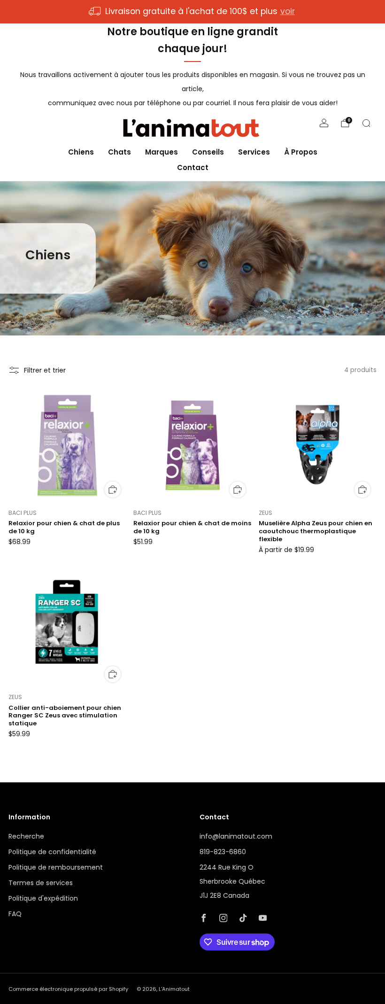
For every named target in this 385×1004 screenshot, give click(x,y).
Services (254, 152)
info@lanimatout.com (236, 836)
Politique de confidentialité (52, 851)
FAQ (15, 913)
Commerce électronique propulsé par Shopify (68, 989)
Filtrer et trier (45, 370)
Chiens (81, 152)
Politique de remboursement (55, 867)
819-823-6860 (223, 851)
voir (287, 11)
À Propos (300, 152)
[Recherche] (366, 123)
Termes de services (40, 882)
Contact (192, 167)
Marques (161, 152)
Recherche (26, 836)
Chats (119, 152)
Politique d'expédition (43, 898)
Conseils (208, 152)
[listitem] (192, 11)
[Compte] (324, 123)
